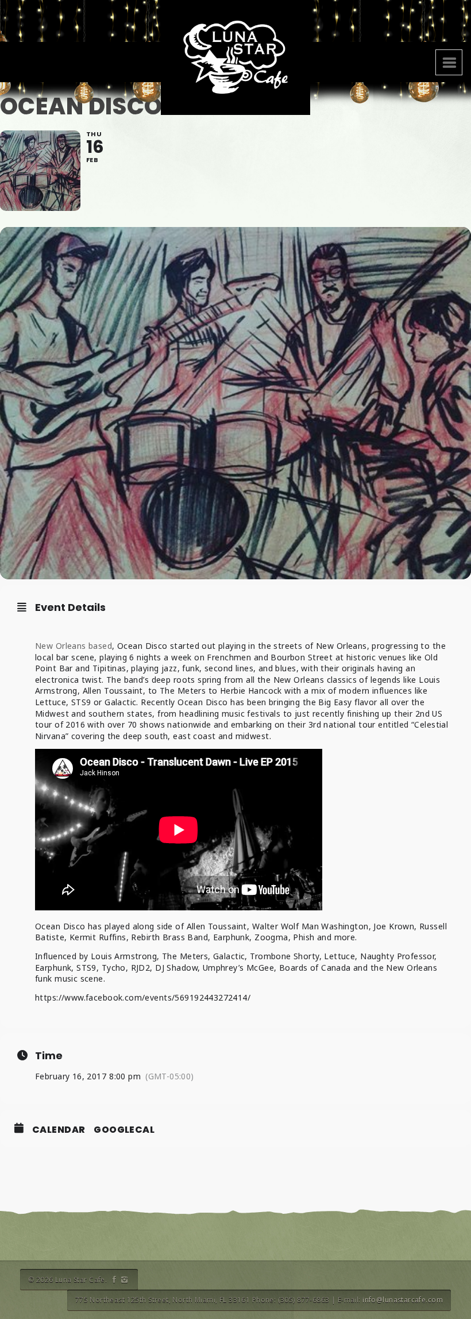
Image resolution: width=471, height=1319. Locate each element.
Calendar (58, 1130)
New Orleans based (73, 645)
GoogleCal (124, 1130)
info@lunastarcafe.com (402, 1300)
